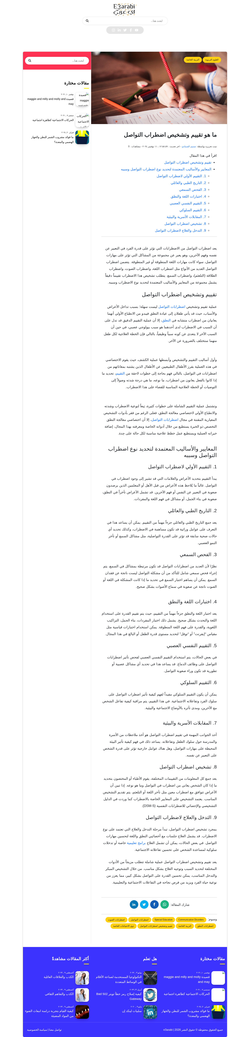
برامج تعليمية (136, 843)
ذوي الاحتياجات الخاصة (123, 926)
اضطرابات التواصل (171, 307)
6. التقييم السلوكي (192, 210)
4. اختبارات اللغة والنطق (188, 196)
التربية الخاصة (192, 59)
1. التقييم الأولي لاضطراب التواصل (181, 176)
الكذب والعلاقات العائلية (59, 977)
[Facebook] (130, 30)
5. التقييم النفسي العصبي (188, 203)
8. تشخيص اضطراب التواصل (185, 223)
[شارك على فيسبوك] (154, 904)
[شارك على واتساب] (164, 904)
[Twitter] (125, 30)
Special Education (163, 919)
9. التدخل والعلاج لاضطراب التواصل (180, 230)
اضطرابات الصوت (116, 919)
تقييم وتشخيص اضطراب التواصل (187, 162)
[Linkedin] (119, 30)
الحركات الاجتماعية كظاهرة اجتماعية (53, 120)
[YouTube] (136, 30)
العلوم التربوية (212, 59)
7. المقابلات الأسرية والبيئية (186, 217)
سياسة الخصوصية (37, 1029)
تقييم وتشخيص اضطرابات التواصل (156, 926)
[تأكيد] (87, 21)
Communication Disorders (191, 919)
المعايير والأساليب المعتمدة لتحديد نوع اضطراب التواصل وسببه (166, 169)
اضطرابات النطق (205, 926)
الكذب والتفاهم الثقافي (59, 994)
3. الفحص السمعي (192, 189)
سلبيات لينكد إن (132, 1011)
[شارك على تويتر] (144, 904)
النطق (166, 320)
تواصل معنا (55, 1029)
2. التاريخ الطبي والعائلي (188, 183)
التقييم (120, 373)
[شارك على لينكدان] (134, 904)
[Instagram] (113, 30)
